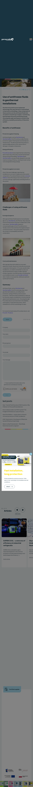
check (8, 486)
